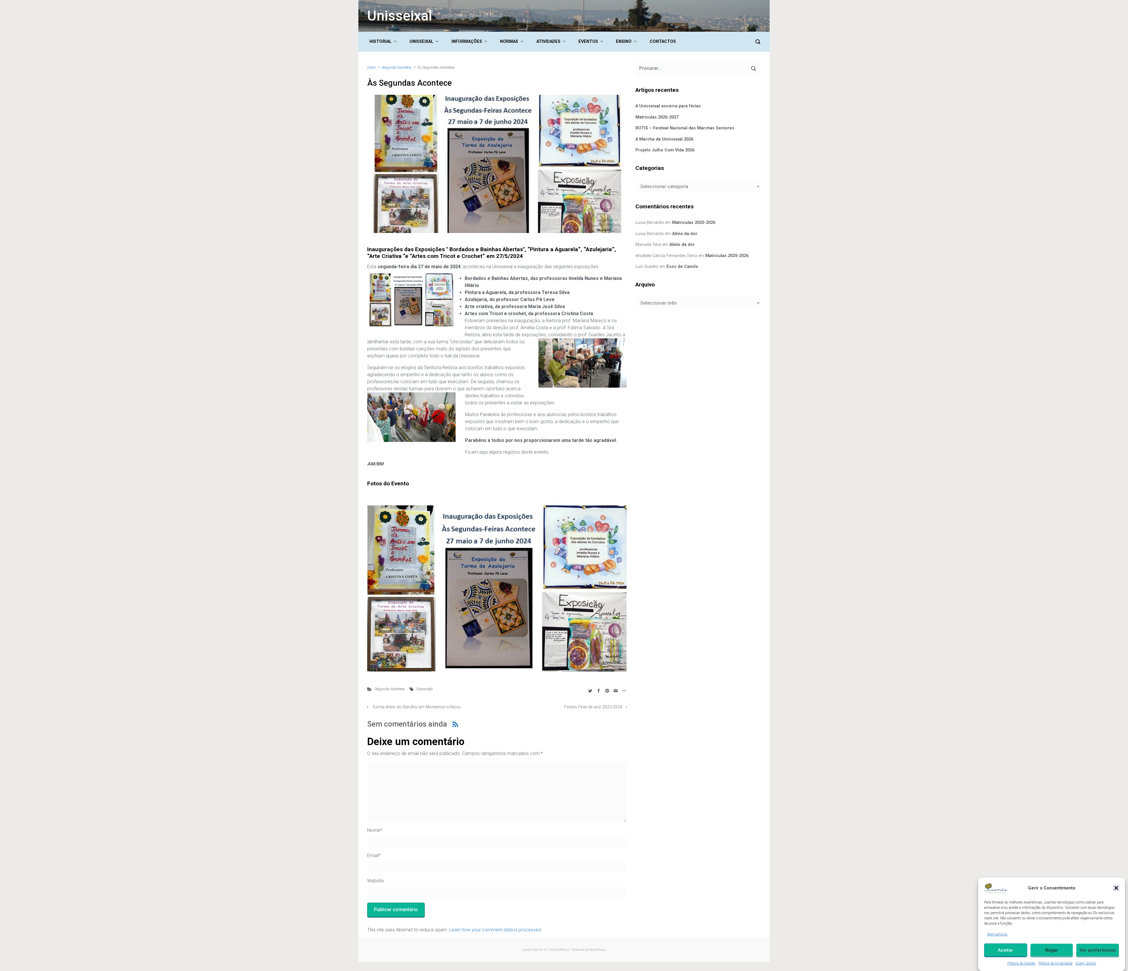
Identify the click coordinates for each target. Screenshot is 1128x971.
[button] (1116, 888)
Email (373, 855)
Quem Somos (1085, 963)
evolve (527, 950)
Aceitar (1005, 950)
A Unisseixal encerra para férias (668, 106)
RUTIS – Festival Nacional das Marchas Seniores (684, 128)
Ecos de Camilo (682, 266)
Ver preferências (1098, 950)
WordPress (597, 950)
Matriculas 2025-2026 (693, 222)
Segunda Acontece (396, 67)
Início (371, 67)
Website (375, 881)
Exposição (425, 689)
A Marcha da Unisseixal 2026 (664, 139)
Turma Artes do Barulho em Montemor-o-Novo (416, 707)
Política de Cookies (1021, 963)
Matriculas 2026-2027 (657, 117)
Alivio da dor (684, 233)
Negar (1051, 950)
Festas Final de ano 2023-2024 (593, 707)
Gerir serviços (997, 934)
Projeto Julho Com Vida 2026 (664, 150)
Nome (374, 830)
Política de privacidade (1055, 963)
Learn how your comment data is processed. (495, 930)
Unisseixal (399, 15)
